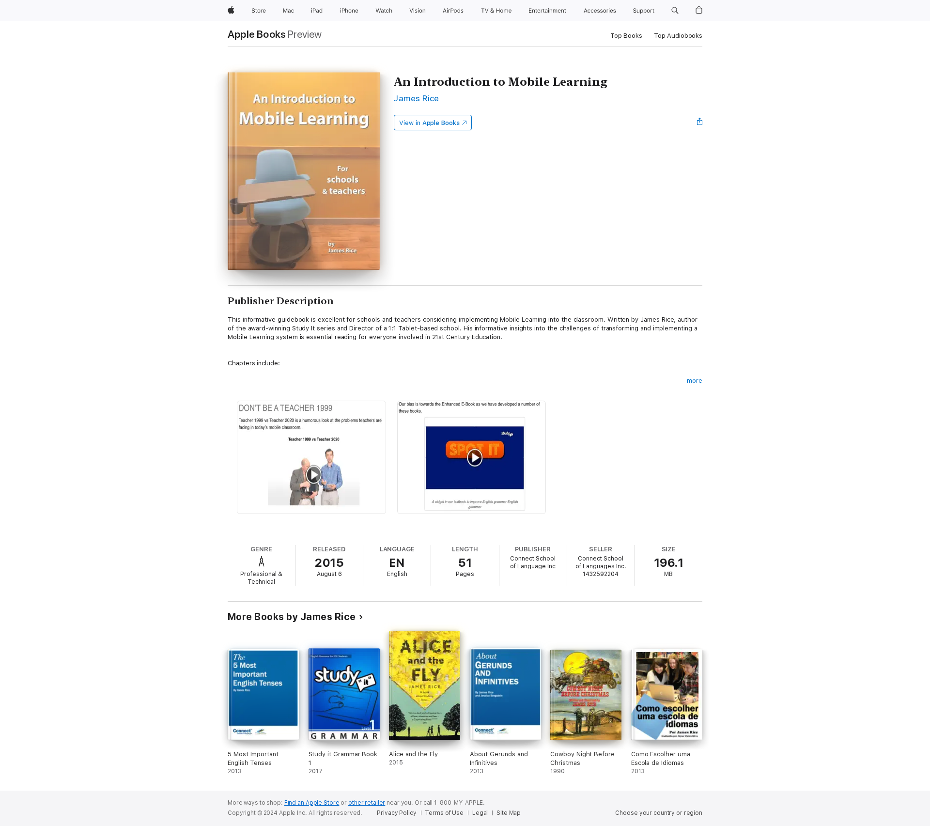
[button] (674, 10)
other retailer (366, 802)
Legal (480, 813)
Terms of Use (444, 813)
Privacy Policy (396, 813)
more (694, 380)
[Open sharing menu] (700, 122)
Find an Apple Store (312, 802)
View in (429, 122)
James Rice (416, 98)
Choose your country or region (658, 813)
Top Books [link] (626, 35)
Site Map (508, 813)
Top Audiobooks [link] (678, 35)
